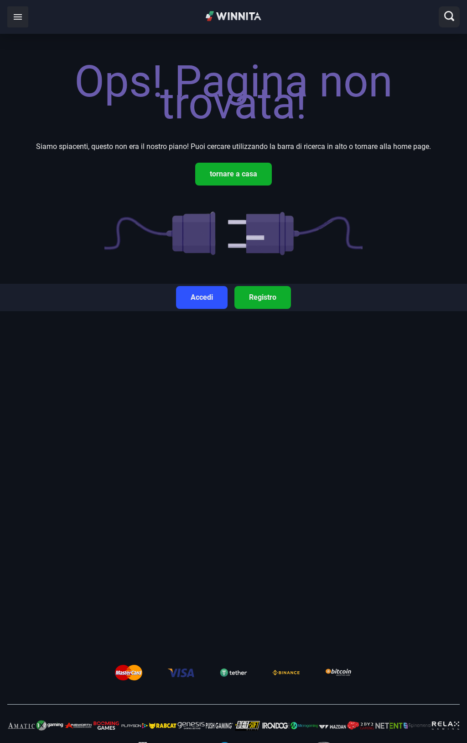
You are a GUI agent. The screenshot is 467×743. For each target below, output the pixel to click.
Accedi (202, 297)
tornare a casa (233, 174)
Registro (262, 297)
